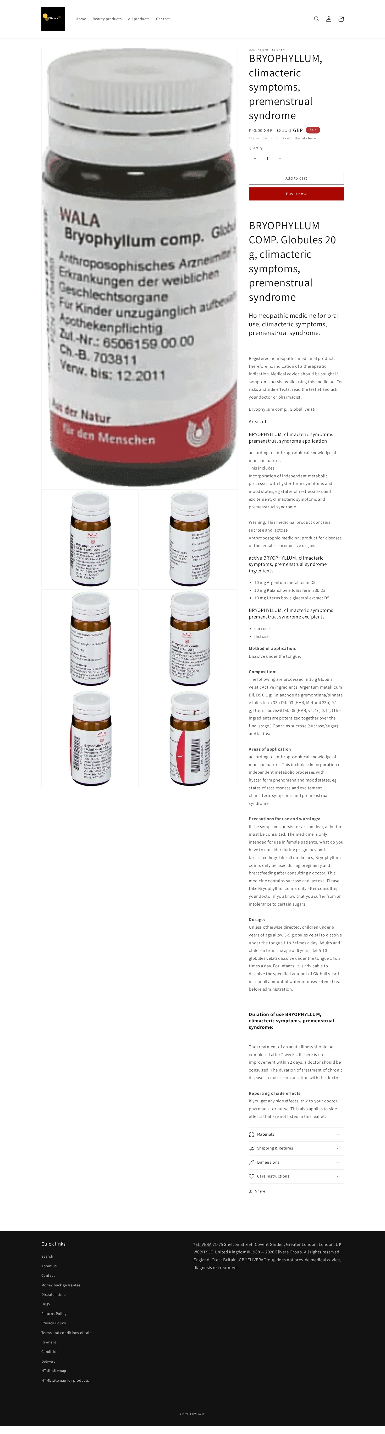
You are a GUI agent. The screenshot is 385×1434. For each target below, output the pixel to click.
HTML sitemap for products (65, 1380)
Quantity (255, 148)
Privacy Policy (53, 1322)
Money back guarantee (61, 1284)
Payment (48, 1342)
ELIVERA (204, 1244)
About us (49, 1265)
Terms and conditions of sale (66, 1332)
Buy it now (296, 194)
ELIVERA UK (198, 1414)
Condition (50, 1351)
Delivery (48, 1361)
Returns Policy (54, 1313)
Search (47, 1256)
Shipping (277, 138)
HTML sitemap (54, 1370)
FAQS (46, 1303)
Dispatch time (53, 1294)
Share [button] (260, 1191)
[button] (317, 19)
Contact (48, 1275)
